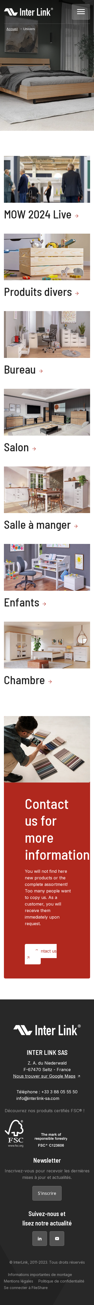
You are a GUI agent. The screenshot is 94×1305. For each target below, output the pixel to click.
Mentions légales (18, 1281)
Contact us (46, 951)
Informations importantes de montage (40, 1274)
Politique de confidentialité (61, 1281)
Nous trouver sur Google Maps (44, 1076)
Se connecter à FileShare (26, 1287)
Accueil (12, 29)
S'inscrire (47, 1193)
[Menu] (81, 12)
